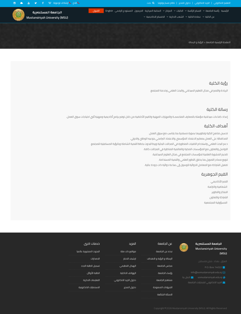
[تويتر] (35, 3)
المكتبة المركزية (153, 10)
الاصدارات (95, 258)
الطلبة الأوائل (93, 273)
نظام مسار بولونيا (166, 3)
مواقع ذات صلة (128, 251)
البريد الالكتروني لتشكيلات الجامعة (205, 282)
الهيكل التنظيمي (127, 266)
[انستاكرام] (14, 3)
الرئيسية (225, 10)
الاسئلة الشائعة (164, 294)
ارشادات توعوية (60, 3)
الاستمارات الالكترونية (89, 287)
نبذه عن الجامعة (164, 251)
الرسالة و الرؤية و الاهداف (159, 258)
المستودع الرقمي (124, 10)
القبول (96, 10)
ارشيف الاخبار (129, 258)
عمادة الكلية (194, 16)
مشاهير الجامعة (164, 280)
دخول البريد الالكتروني (125, 280)
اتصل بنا (186, 277)
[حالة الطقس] (21, 3)
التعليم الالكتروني (222, 3)
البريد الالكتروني (202, 3)
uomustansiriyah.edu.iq (210, 277)
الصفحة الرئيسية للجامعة (218, 42)
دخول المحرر (185, 3)
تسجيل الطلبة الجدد (90, 266)
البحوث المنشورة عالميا (88, 251)
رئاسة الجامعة (212, 10)
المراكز (168, 10)
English (109, 10)
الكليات (179, 10)
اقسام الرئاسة (194, 10)
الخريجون (138, 10)
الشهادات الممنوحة (162, 287)
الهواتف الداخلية (128, 273)
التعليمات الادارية (91, 280)
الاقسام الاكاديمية (155, 16)
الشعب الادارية (176, 16)
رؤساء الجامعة (165, 273)
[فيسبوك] (42, 3)
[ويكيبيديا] (49, 3)
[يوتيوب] (28, 3)
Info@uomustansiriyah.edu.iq (206, 272)
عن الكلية (210, 16)
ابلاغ (75, 3)
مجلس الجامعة (164, 266)
